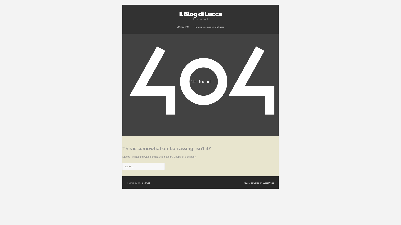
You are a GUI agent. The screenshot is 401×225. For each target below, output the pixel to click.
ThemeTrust (144, 183)
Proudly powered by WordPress (258, 183)
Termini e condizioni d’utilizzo (209, 27)
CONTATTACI (183, 27)
